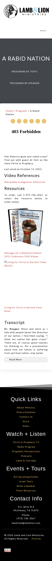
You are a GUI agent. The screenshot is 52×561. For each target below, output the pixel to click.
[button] (26, 71)
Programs (21, 110)
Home (9, 110)
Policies (36, 538)
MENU (43, 31)
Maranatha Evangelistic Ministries (24, 182)
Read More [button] (15, 359)
